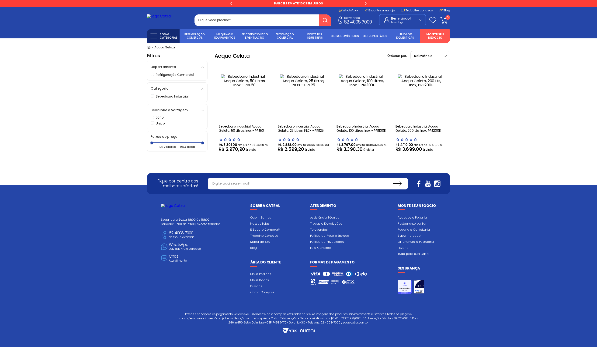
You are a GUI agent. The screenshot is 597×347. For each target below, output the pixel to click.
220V (159, 118)
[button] (177, 66)
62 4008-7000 (330, 322)
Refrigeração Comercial (175, 75)
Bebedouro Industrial (172, 96)
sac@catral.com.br (355, 322)
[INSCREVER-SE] (397, 183)
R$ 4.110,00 (186, 147)
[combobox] (262, 20)
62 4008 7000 (358, 20)
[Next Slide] (365, 3)
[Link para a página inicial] (149, 47)
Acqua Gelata (164, 47)
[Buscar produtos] (325, 20)
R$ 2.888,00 (168, 147)
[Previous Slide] (231, 3)
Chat (178, 258)
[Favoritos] (432, 20)
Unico (160, 123)
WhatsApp (185, 247)
